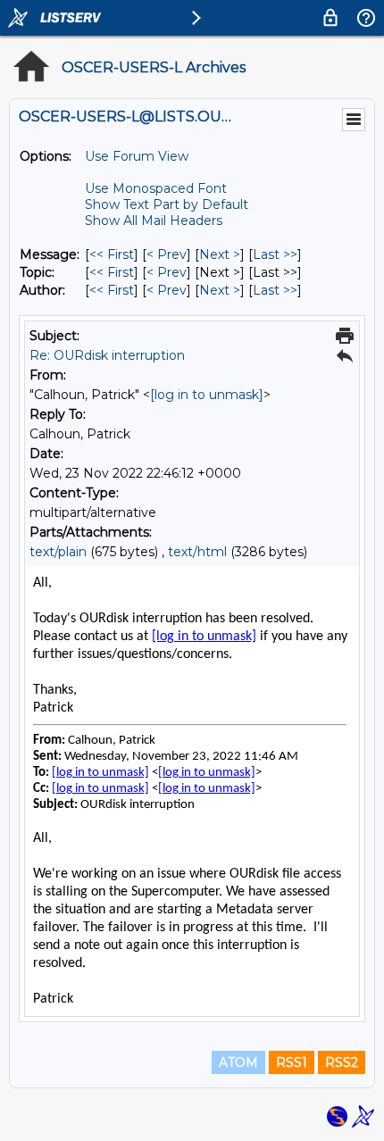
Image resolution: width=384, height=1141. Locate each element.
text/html (197, 552)
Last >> (275, 254)
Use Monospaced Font (156, 188)
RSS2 (341, 1062)
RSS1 (291, 1062)
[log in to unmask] (206, 395)
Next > (219, 254)
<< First (111, 254)
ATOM (238, 1062)
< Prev (166, 254)
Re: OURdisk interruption (107, 355)
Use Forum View (136, 156)
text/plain (58, 552)
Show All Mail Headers (153, 220)
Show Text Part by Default (166, 204)
